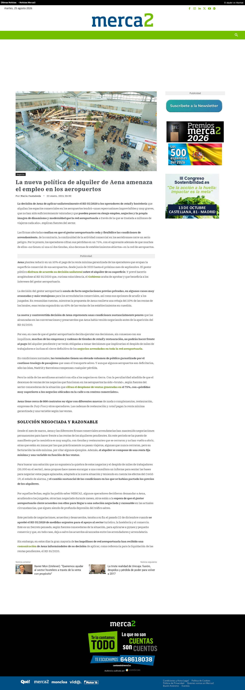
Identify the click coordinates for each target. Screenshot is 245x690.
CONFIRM (97, 397)
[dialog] (122, 345)
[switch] (167, 344)
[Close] (184, 287)
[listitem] (122, 336)
